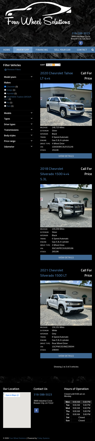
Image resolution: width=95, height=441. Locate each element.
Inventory (22, 49)
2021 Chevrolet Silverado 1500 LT (53, 272)
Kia (7, 103)
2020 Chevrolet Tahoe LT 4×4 (56, 75)
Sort (42, 64)
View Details (66, 156)
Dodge (9, 90)
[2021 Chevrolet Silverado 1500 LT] (66, 325)
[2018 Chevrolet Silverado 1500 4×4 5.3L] (66, 227)
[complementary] (87, 433)
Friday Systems (43, 438)
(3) (12, 87)
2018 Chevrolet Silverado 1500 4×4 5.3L (54, 174)
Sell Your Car (62, 49)
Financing (42, 49)
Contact (82, 49)
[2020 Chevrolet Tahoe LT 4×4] (66, 125)
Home (6, 49)
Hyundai (10, 93)
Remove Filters (14, 69)
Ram (8, 106)
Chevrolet (10, 87)
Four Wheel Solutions (17, 438)
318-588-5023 (81, 33)
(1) (10, 90)
